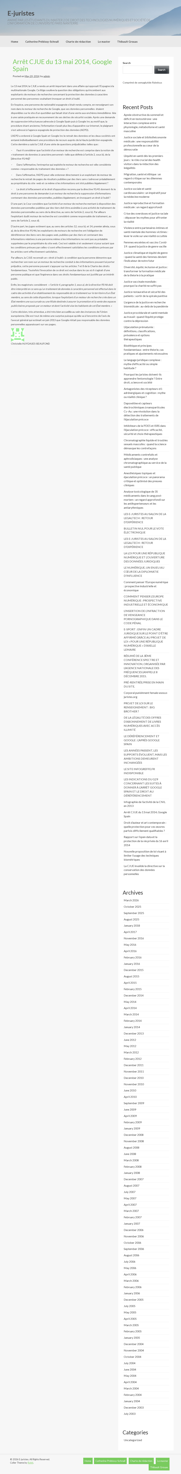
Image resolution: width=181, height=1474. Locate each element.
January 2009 (132, 1128)
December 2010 (134, 1077)
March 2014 (131, 1014)
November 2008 (134, 1141)
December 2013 (134, 1033)
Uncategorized (133, 1440)
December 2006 (134, 1230)
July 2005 (129, 1306)
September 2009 (134, 1103)
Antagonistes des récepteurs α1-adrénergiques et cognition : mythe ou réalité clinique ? (144, 392)
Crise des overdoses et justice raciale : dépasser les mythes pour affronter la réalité (146, 217)
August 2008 (131, 1147)
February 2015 (133, 989)
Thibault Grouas (127, 41)
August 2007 (131, 1185)
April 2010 (130, 1096)
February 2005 (133, 1331)
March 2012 (131, 1052)
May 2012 (130, 1046)
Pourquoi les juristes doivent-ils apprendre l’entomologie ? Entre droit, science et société (143, 378)
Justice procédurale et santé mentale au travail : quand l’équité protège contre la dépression (146, 316)
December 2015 (134, 970)
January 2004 (132, 1401)
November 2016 (134, 938)
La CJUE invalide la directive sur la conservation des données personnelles (144, 870)
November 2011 (134, 1071)
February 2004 (133, 1394)
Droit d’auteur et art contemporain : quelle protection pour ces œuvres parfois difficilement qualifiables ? (145, 826)
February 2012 (133, 1058)
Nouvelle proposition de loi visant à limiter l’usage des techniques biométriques (145, 855)
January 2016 (132, 963)
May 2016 (130, 944)
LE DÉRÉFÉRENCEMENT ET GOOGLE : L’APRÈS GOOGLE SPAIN (142, 740)
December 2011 (134, 1065)
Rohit (30, 1462)
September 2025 (134, 913)
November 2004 (134, 1350)
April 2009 (130, 1115)
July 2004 (129, 1363)
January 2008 (132, 1172)
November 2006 (134, 1236)
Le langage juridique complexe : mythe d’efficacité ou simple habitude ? (142, 364)
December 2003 (134, 1407)
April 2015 (130, 982)
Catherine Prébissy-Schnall (42, 41)
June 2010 (130, 1090)
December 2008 (134, 1134)
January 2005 (132, 1337)
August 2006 (131, 1255)
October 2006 (132, 1242)
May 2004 (130, 1375)
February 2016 (133, 957)
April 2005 (130, 1318)
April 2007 (130, 1204)
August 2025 (131, 919)
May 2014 (130, 1001)
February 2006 (133, 1287)
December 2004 (134, 1344)
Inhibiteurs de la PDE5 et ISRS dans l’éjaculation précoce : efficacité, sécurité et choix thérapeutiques (145, 429)
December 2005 (134, 1299)
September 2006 (134, 1248)
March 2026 (131, 900)
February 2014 (133, 1020)
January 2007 (132, 1223)
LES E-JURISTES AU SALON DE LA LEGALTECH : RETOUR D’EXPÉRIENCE (145, 518)
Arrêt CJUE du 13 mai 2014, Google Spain (62, 65)
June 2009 (130, 1109)
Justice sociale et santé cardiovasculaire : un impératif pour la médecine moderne (145, 192)
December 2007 (134, 1179)
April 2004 (130, 1382)
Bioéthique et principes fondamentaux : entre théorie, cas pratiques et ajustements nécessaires (146, 349)
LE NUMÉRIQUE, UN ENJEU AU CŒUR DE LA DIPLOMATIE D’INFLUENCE (144, 571)
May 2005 (130, 1312)
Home (14, 41)
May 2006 (130, 1268)
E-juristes (20, 13)
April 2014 (130, 1008)
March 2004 (131, 1388)
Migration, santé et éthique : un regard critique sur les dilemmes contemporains (143, 178)
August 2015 (131, 976)
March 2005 (131, 1325)
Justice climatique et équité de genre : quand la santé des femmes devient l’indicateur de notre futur (146, 256)
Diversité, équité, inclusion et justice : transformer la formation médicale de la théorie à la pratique (146, 271)
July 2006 (129, 1261)
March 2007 (131, 1210)
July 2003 (129, 1413)
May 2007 (130, 1198)
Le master (104, 41)
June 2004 (130, 1369)
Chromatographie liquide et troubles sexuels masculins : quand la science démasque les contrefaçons (146, 444)
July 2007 (129, 1191)
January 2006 (132, 1293)
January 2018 (132, 925)
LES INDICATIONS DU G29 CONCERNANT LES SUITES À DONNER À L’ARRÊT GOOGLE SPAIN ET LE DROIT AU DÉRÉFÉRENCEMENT (143, 787)
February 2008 (133, 1166)
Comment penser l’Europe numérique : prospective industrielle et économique (146, 586)
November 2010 (134, 1084)
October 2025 (132, 906)
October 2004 (132, 1356)
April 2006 (130, 1274)
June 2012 (130, 1039)
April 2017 (130, 931)
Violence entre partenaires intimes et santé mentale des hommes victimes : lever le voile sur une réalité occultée (146, 232)
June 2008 (130, 1153)
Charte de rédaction (78, 41)
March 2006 (131, 1280)
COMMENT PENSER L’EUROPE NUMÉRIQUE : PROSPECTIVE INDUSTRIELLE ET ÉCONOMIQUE (146, 600)
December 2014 (134, 995)
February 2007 (133, 1217)
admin (46, 76)
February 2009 (133, 1122)
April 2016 (130, 951)
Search (127, 62)
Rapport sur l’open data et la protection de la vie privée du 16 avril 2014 (146, 841)
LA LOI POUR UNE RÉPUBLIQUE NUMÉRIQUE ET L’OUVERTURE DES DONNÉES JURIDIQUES (144, 557)
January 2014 (132, 1027)
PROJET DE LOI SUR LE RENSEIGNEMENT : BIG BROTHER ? (139, 707)
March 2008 (131, 1160)
